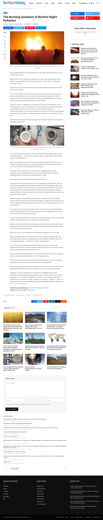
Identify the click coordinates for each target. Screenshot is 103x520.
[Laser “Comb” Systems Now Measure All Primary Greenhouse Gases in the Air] (35, 317)
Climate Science (21, 295)
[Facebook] (4, 36)
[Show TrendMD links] (65, 468)
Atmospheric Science (9, 295)
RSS (4, 499)
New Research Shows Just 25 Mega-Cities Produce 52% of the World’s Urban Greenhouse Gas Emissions (13, 327)
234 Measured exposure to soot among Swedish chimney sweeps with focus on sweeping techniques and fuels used (31, 427)
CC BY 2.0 (37, 68)
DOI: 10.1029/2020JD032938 (18, 284)
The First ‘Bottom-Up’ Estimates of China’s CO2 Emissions (56, 367)
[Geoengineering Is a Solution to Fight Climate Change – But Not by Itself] (35, 338)
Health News (40, 494)
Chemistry (39, 3)
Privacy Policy (88, 517)
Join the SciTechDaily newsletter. (38, 288)
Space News (40, 501)
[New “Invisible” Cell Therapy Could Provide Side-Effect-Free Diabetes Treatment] (74, 103)
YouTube (5, 491)
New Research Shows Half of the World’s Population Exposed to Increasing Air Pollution (56, 347)
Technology (82, 3)
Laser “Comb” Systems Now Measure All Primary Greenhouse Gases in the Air (33, 326)
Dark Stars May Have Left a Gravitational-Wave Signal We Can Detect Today (90, 77)
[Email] (4, 54)
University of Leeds (37, 295)
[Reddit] (4, 57)
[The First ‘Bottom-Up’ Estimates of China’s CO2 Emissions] (57, 359)
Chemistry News (41, 488)
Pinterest (5, 494)
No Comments (28, 24)
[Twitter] (4, 40)
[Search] (99, 3)
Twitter (5, 488)
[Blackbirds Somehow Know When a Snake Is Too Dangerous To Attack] (74, 86)
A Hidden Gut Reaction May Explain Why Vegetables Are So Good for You (90, 94)
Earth (46, 3)
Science (67, 3)
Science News (40, 499)
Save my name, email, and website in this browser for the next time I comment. (28, 404)
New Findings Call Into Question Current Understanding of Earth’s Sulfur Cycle (13, 368)
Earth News (40, 491)
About (66, 517)
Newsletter (6, 496)
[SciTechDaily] (14, 3)
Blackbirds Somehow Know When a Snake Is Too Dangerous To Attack (89, 85)
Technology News (41, 504)
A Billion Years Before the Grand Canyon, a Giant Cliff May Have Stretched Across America (89, 51)
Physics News (40, 496)
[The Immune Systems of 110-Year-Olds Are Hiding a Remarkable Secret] (74, 60)
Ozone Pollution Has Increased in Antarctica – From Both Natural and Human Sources (56, 326)
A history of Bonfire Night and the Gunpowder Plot (15, 432)
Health (53, 3)
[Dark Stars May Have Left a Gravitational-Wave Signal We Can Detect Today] (74, 77)
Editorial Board (79, 517)
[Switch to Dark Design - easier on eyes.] (97, 3)
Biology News (40, 486)
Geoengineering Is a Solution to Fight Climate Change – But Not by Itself (34, 347)
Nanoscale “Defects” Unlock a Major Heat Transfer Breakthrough (90, 111)
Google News (30, 290)
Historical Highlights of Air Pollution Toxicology (14, 451)
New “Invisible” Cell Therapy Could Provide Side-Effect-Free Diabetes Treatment (90, 103)
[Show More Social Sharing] (48, 27)
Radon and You (7, 461)
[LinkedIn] (4, 43)
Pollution (29, 295)
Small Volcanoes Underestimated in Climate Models (33, 368)
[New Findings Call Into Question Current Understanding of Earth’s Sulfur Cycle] (13, 359)
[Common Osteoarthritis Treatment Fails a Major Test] (74, 69)
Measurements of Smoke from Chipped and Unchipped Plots (18, 423)
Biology (31, 3)
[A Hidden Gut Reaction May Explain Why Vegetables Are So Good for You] (74, 95)
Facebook (5, 486)
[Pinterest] (4, 47)
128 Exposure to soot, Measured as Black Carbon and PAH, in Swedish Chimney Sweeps (24, 419)
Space (74, 3)
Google (21, 290)
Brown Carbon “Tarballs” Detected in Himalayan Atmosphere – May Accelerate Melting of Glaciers (12, 348)
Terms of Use (97, 517)
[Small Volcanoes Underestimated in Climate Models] (35, 359)
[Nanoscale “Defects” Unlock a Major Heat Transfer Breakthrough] (74, 112)
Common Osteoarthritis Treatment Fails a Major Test (89, 67)
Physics (60, 3)
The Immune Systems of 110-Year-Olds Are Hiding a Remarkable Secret (89, 59)
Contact (72, 517)
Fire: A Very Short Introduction (11, 436)
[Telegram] (4, 50)
